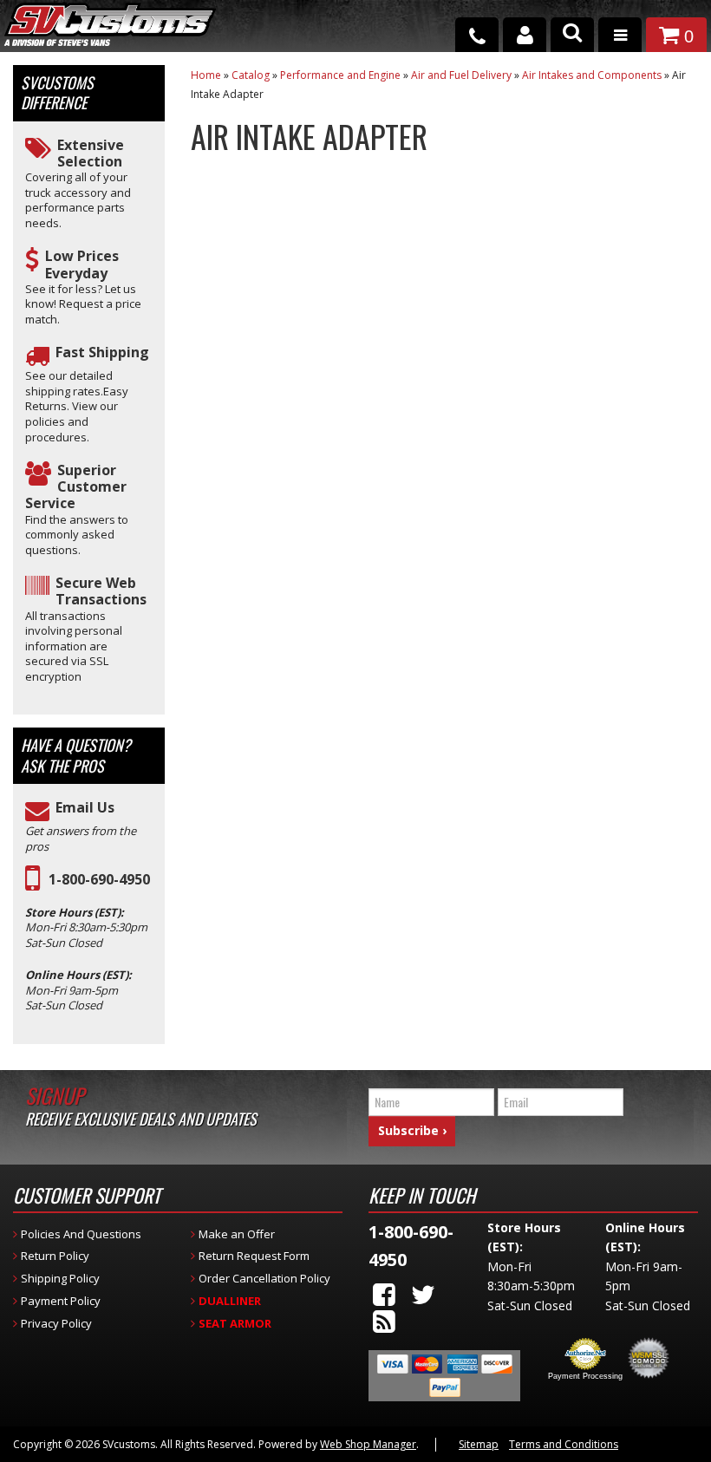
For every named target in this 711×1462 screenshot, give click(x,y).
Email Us (84, 808)
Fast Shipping (102, 352)
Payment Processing (585, 1376)
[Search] (572, 34)
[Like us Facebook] (384, 1294)
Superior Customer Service (76, 487)
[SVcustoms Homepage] (110, 32)
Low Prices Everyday (82, 264)
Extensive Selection (90, 153)
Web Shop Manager (368, 1444)
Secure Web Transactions (101, 591)
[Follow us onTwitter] (423, 1294)
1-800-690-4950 (99, 879)
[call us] (477, 34)
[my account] (524, 34)
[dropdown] (620, 34)
